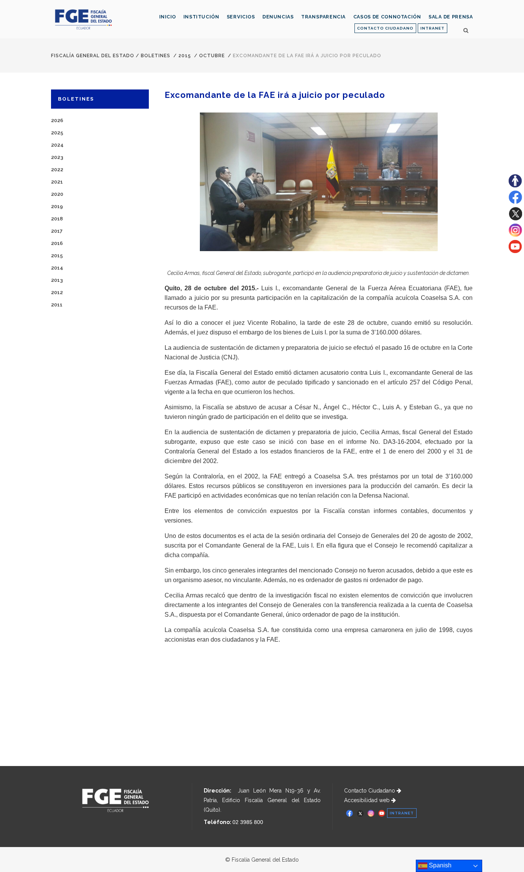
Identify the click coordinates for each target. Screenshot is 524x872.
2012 (57, 292)
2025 (57, 133)
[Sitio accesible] (515, 185)
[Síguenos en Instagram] (515, 235)
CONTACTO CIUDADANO (385, 28)
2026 (57, 120)
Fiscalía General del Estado (92, 55)
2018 (57, 219)
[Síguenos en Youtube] (515, 251)
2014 (57, 268)
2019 (57, 206)
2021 (57, 182)
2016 (57, 243)
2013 (57, 280)
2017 (57, 231)
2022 (57, 169)
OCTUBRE (212, 55)
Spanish (439, 865)
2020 (57, 194)
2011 (57, 305)
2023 (57, 157)
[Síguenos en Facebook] (515, 202)
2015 (184, 55)
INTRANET (432, 28)
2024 (57, 145)
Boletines (155, 55)
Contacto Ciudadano (370, 791)
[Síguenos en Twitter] (515, 218)
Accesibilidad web (367, 800)
